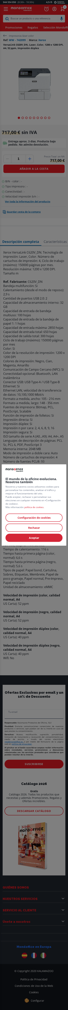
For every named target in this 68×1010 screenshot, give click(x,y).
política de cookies (34, 507)
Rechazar (34, 528)
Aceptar (34, 538)
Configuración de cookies (34, 517)
